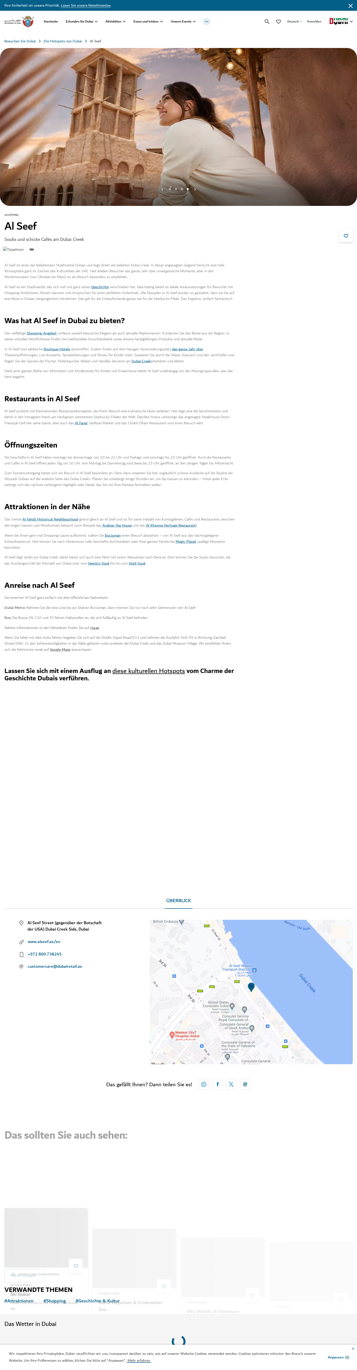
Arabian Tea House (117, 525)
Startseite (51, 21)
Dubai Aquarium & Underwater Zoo (131, 1211)
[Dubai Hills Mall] (311, 1163)
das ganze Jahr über (187, 349)
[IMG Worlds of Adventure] (222, 1163)
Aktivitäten (113, 21)
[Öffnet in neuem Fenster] (217, 1084)
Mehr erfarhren (164, 1338)
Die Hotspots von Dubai (63, 41)
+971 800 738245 (45, 954)
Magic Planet (186, 541)
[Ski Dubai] (46, 1163)
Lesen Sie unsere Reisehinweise (85, 5)
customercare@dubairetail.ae (55, 966)
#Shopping (54, 1302)
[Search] (267, 21)
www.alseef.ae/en (44, 942)
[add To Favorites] (346, 235)
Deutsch (293, 21)
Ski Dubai (20, 1219)
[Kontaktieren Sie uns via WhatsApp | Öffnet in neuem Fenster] (203, 1084)
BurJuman (113, 535)
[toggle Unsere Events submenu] (194, 22)
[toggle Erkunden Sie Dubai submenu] (96, 22)
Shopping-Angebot (42, 333)
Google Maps (60, 649)
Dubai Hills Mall (291, 1208)
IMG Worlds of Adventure (213, 1208)
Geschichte (100, 287)
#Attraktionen (19, 1302)
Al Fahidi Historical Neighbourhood (50, 519)
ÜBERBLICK (178, 901)
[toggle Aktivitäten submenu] (124, 22)
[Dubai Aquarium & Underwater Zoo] (134, 1163)
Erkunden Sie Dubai (79, 21)
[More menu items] (207, 21)
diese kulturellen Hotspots (148, 670)
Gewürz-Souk (98, 563)
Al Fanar (81, 423)
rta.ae (94, 628)
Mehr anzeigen (25, 1265)
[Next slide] (162, 189)
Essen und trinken (146, 21)
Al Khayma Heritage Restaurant (171, 525)
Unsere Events (181, 21)
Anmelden (314, 21)
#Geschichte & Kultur (98, 1302)
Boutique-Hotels (57, 349)
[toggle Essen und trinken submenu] (161, 22)
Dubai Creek (141, 361)
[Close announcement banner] (350, 5)
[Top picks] (278, 21)
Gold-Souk (137, 563)
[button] (338, 1357)
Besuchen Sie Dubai (20, 41)
